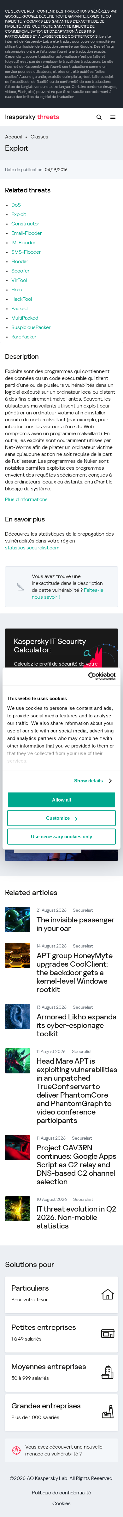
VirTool (19, 280)
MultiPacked (24, 318)
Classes (39, 137)
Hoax (17, 290)
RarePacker (24, 337)
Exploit (18, 214)
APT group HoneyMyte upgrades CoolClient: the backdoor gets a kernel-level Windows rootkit (75, 972)
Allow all (61, 799)
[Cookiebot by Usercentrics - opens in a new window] (88, 676)
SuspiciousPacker (31, 327)
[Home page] (32, 117)
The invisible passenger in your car (75, 924)
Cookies (61, 1503)
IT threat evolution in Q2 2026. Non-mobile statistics (76, 1217)
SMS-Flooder (26, 252)
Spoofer (20, 271)
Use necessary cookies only (61, 836)
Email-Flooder (26, 233)
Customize (58, 818)
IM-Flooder (23, 243)
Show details (88, 780)
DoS (16, 205)
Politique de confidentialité (61, 1493)
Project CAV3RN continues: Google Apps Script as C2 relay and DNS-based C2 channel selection (76, 1164)
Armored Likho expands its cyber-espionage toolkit (76, 1025)
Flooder (19, 261)
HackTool (21, 299)
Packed (19, 308)
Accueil (13, 137)
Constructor (25, 224)
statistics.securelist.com (32, 548)
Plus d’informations (26, 499)
